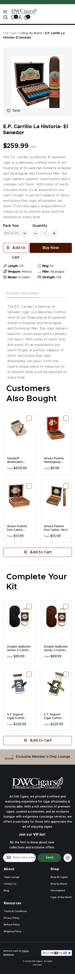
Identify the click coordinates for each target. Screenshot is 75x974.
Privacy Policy (12, 918)
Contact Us (10, 884)
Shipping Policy (12, 931)
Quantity (39, 225)
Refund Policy (12, 925)
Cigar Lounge (12, 877)
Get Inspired (57, 890)
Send (49, 857)
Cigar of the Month (61, 897)
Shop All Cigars (59, 877)
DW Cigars (10, 33)
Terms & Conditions (15, 911)
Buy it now (51, 248)
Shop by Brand (58, 884)
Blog (6, 890)
